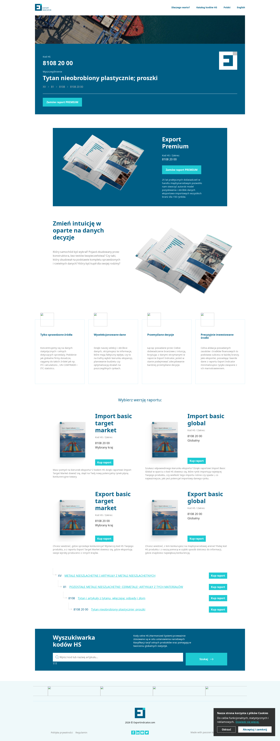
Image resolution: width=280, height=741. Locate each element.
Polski (227, 7)
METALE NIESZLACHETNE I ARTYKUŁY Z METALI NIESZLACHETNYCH (109, 576)
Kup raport (104, 462)
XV (44, 87)
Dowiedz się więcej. (247, 722)
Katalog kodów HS (206, 7)
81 (52, 87)
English (241, 7)
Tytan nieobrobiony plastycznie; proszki (118, 609)
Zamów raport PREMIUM (62, 102)
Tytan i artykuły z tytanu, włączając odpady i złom (111, 598)
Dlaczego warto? (180, 7)
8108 (62, 87)
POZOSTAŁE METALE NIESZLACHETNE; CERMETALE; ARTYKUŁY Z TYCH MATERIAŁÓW (126, 587)
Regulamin (81, 732)
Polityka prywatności (62, 732)
